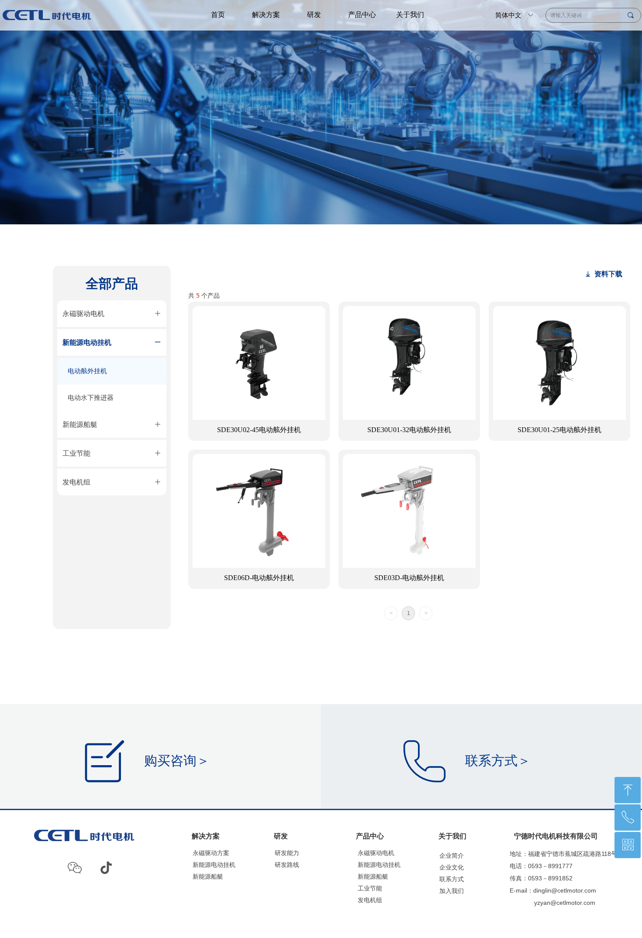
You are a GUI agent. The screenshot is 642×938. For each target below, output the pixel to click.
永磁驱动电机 (376, 853)
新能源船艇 (373, 876)
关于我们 (410, 14)
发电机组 (370, 900)
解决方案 (266, 14)
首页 (218, 14)
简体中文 (508, 15)
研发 (314, 14)
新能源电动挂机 (379, 865)
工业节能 (370, 888)
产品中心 (362, 14)
